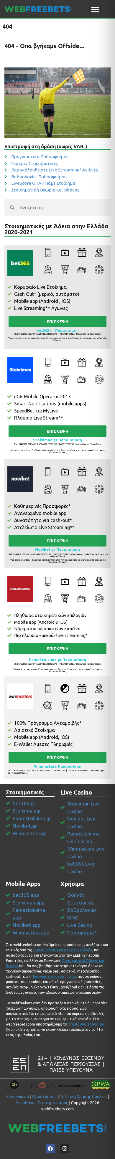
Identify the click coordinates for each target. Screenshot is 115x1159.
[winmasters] (20, 696)
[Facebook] (50, 1148)
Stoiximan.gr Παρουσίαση (57, 440)
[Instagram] (65, 1148)
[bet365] (20, 263)
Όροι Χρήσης (44, 1096)
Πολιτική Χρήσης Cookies (83, 1096)
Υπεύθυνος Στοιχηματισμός (42, 1102)
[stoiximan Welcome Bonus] (20, 370)
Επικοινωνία (17, 1096)
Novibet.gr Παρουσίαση (57, 549)
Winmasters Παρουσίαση (57, 766)
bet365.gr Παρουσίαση (58, 330)
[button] (95, 9)
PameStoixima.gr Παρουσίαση (57, 660)
